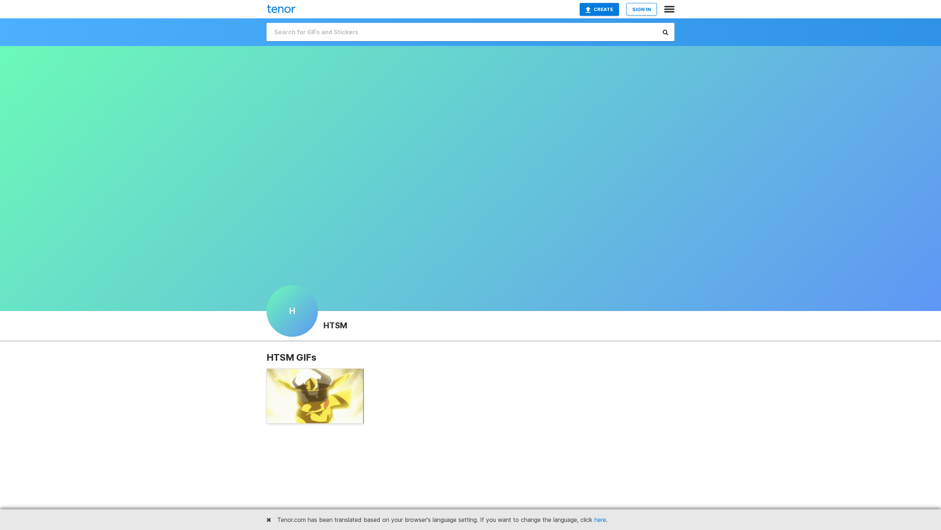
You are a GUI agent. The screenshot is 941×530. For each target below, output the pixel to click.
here (600, 519)
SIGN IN (641, 9)
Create (603, 9)
